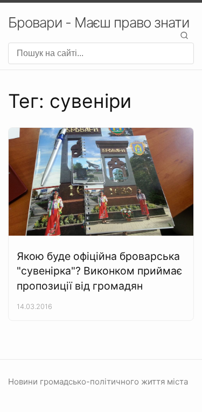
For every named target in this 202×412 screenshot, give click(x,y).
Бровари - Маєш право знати (98, 22)
